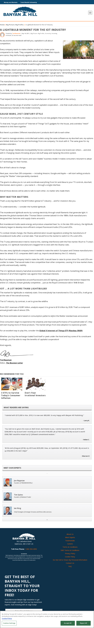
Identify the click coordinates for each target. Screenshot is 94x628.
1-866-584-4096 (31, 549)
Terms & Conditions (70, 547)
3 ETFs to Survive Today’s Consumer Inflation (10, 395)
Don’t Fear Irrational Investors (35, 394)
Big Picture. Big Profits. (15, 25)
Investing (54, 33)
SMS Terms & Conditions (70, 550)
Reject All (83, 623)
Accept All (67, 623)
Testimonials (70, 540)
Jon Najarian (19, 480)
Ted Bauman (16, 33)
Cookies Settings (9, 623)
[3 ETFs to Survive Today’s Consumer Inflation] (11, 384)
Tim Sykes (18, 495)
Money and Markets (10, 2)
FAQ (70, 566)
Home (2, 25)
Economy (48, 33)
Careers (70, 544)
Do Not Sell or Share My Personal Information (70, 560)
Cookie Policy (70, 557)
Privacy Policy (70, 553)
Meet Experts (70, 537)
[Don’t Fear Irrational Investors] (35, 384)
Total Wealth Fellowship (28, 2)
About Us (70, 534)
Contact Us (70, 563)
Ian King (17, 508)
